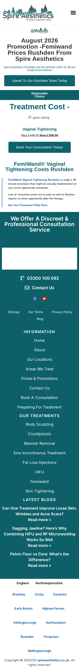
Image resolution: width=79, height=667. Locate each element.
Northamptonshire (49, 583)
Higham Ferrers (53, 608)
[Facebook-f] (35, 298)
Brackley (18, 594)
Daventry (60, 594)
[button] (73, 12)
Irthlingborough (24, 622)
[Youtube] (44, 298)
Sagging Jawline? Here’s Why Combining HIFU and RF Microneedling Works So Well (39, 534)
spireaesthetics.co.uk (53, 660)
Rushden (27, 637)
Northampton (56, 622)
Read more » (39, 519)
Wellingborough (39, 651)
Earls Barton (24, 608)
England (23, 583)
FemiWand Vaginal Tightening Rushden (34, 179)
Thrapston (51, 637)
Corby (39, 594)
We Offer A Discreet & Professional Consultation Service (39, 224)
